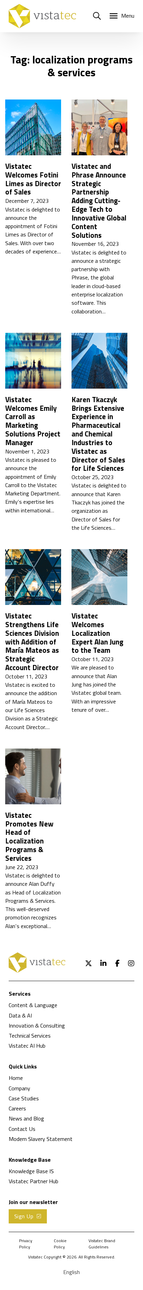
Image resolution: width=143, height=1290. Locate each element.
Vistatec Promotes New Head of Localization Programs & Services (29, 837)
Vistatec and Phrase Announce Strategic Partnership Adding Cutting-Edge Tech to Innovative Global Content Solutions (99, 201)
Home (16, 1078)
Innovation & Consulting (37, 1025)
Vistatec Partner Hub (33, 1181)
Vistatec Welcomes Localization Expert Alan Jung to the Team (97, 633)
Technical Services (30, 1035)
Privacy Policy (25, 1244)
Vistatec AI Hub (27, 1045)
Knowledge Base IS (31, 1171)
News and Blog (26, 1118)
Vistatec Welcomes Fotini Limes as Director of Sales (33, 179)
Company (19, 1088)
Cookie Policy (60, 1244)
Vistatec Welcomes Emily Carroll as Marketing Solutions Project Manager (32, 421)
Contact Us (22, 1129)
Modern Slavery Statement (41, 1139)
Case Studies (24, 1098)
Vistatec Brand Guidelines (102, 1244)
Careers (17, 1108)
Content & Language (33, 1005)
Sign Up (24, 1216)
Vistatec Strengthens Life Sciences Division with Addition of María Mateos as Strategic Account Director (32, 642)
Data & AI (20, 1015)
